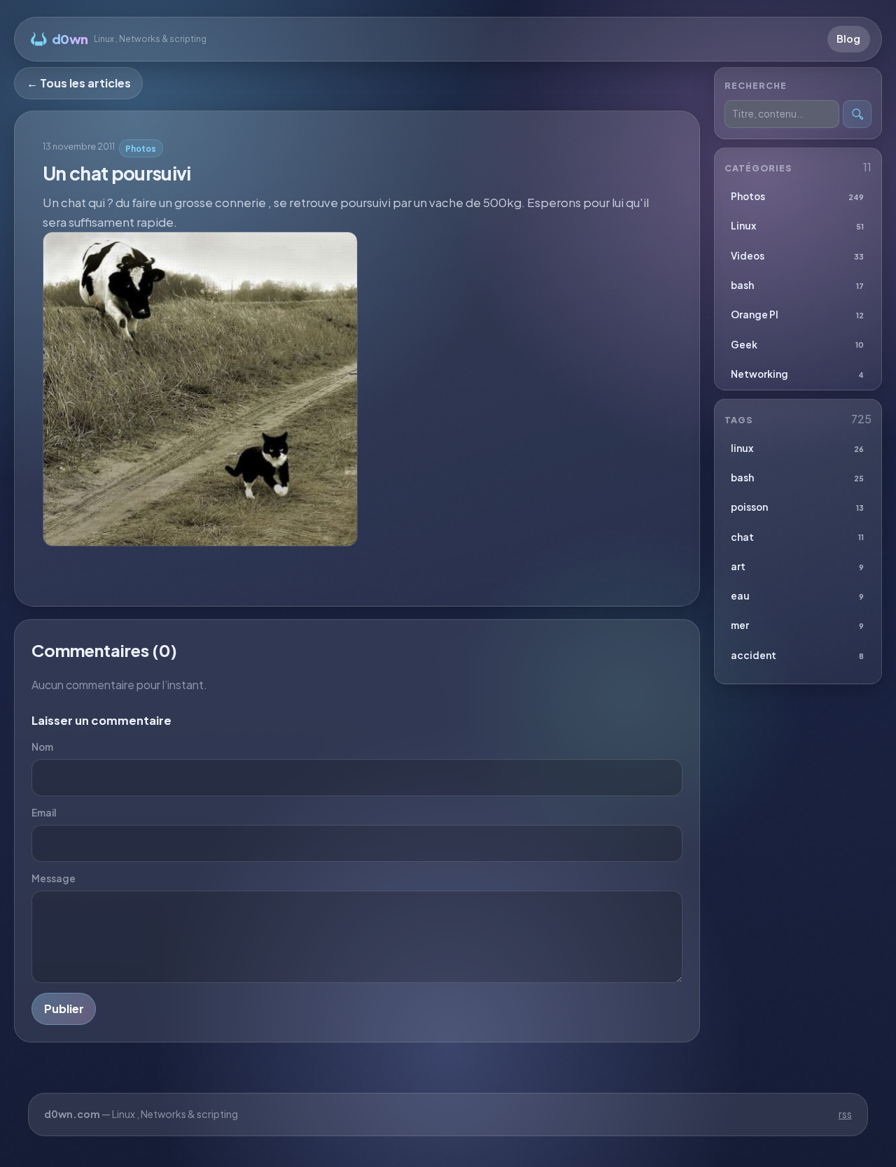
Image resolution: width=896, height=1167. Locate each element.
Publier (64, 1008)
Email (43, 813)
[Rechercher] (857, 114)
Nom (42, 747)
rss (845, 1114)
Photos (140, 148)
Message (53, 878)
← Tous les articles (79, 83)
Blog (848, 38)
